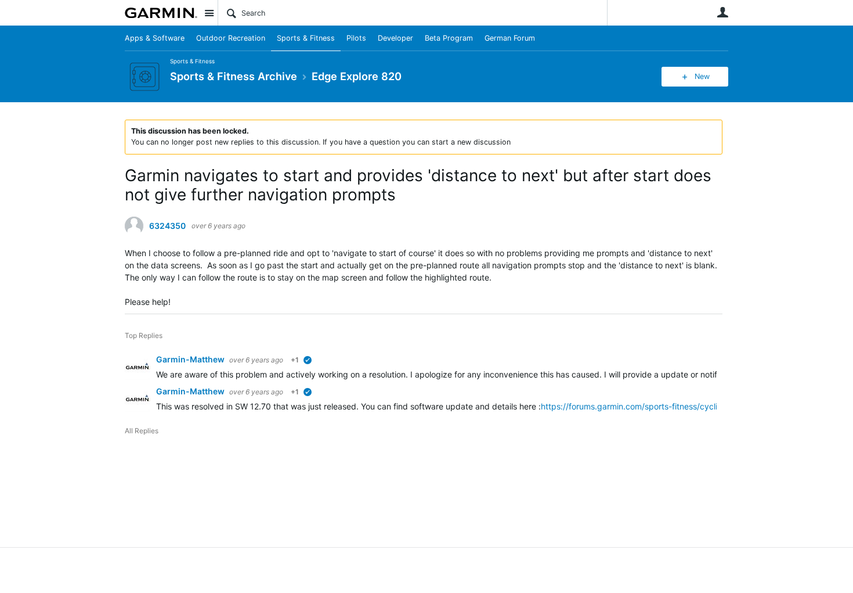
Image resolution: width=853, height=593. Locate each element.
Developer (395, 38)
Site (209, 12)
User (722, 12)
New (702, 76)
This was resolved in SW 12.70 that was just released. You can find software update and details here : (348, 406)
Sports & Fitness (306, 38)
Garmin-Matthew (191, 359)
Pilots (356, 38)
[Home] (161, 13)
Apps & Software (155, 38)
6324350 (167, 226)
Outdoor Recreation (230, 38)
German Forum (510, 38)
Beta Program (449, 38)
